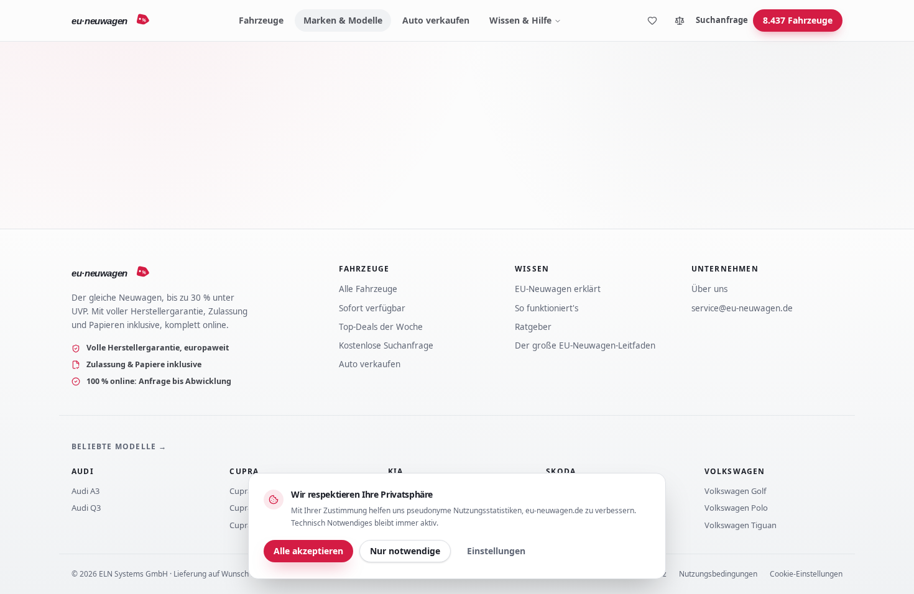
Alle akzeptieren (308, 551)
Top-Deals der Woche (381, 326)
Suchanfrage (722, 19)
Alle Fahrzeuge (368, 289)
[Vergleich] (679, 20)
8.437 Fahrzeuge (798, 20)
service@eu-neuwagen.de (742, 308)
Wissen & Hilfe (520, 20)
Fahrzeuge (261, 20)
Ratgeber (533, 326)
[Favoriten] (652, 20)
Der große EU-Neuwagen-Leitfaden (585, 345)
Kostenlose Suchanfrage (386, 345)
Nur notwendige (405, 551)
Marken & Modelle (342, 20)
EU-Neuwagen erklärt (558, 289)
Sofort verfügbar (372, 308)
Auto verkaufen (435, 20)
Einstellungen (496, 551)
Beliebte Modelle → (119, 446)
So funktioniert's (546, 308)
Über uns (709, 289)
